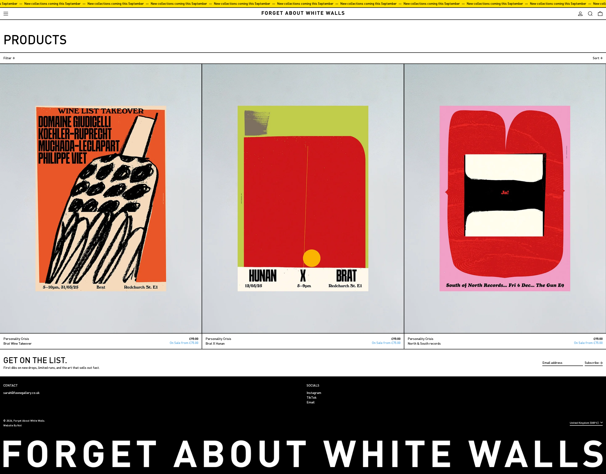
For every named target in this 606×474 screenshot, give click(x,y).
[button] (590, 13)
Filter (7, 58)
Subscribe (592, 363)
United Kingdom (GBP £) (584, 422)
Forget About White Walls (28, 420)
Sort (596, 58)
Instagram (314, 393)
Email (311, 402)
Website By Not (12, 425)
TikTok (311, 397)
